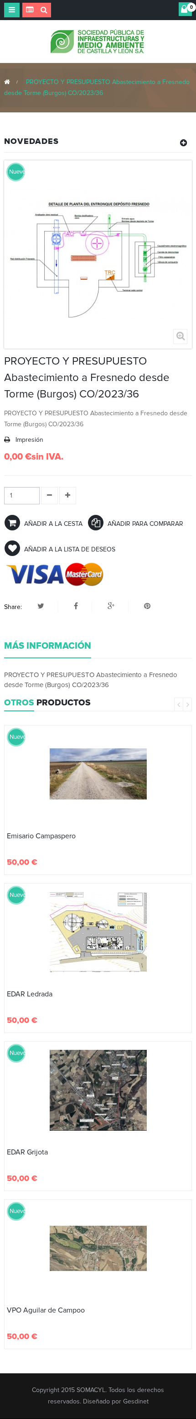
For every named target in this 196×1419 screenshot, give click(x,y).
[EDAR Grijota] (98, 1090)
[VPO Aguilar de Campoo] (98, 1248)
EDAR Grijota (27, 1152)
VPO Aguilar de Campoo (46, 1310)
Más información (47, 646)
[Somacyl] (98, 41)
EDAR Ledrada (29, 994)
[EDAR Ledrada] (98, 932)
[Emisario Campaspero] (98, 774)
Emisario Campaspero (41, 836)
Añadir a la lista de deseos (68, 549)
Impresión (29, 440)
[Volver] (7, 82)
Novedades (31, 141)
